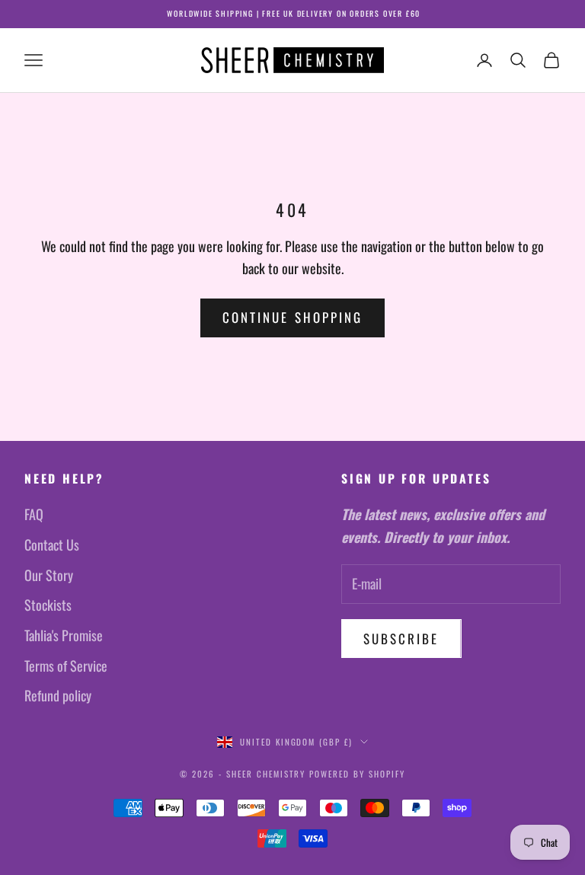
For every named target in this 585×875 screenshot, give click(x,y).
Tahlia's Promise (63, 635)
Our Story (48, 575)
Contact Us (51, 544)
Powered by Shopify (357, 774)
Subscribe (401, 638)
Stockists (48, 605)
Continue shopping (292, 317)
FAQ (33, 514)
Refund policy (57, 695)
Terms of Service (65, 665)
